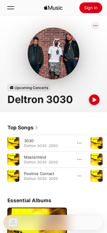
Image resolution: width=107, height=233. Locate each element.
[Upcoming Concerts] (28, 87)
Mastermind (35, 157)
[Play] (94, 99)
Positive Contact (39, 173)
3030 (29, 140)
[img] (53, 7)
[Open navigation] (10, 7)
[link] (22, 127)
